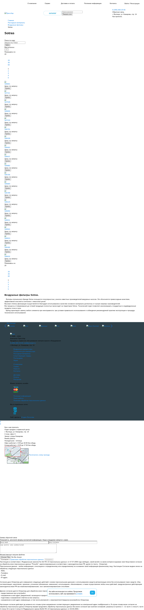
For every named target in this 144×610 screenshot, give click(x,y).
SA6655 (7, 111)
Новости (17, 369)
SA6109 (7, 138)
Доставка (17, 375)
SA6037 (7, 156)
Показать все (67, 14)
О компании (32, 3)
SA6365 (7, 247)
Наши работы (19, 398)
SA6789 (7, 193)
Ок (92, 593)
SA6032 (7, 256)
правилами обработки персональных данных (27, 559)
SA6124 (7, 202)
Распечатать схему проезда (39, 455)
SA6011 (7, 220)
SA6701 (7, 129)
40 (9, 62)
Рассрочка (17, 379)
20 (9, 60)
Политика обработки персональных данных (30, 400)
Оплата (16, 377)
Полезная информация (92, 3)
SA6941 (7, 229)
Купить (7, 88)
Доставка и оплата (68, 3)
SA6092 (7, 211)
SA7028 (7, 102)
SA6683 (7, 184)
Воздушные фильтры (15, 25)
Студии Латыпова (27, 417)
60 (9, 65)
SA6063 (7, 147)
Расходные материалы (16, 23)
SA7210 (7, 120)
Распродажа (18, 358)
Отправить (49, 559)
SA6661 (7, 84)
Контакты (113, 3)
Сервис (47, 3)
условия (79, 594)
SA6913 (7, 238)
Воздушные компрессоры (23, 349)
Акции (16, 360)
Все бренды (11, 323)
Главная (11, 20)
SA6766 (7, 175)
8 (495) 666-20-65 (118, 10)
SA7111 (7, 93)
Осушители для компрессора (24, 351)
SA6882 (7, 165)
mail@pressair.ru (30, 343)
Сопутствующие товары (22, 356)
